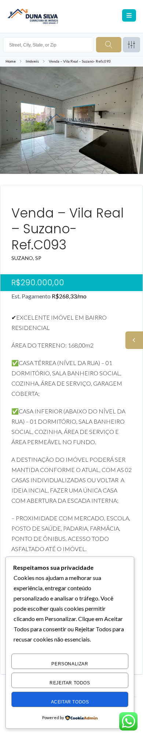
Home (11, 61)
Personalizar (69, 663)
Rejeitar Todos (70, 682)
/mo (69, 296)
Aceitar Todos (70, 702)
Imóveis (32, 61)
